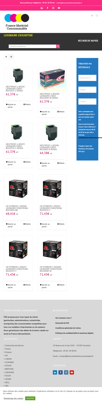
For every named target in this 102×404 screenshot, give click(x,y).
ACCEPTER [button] (30, 398)
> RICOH (7, 375)
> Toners (7, 349)
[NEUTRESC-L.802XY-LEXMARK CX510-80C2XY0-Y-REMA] (18, 132)
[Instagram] (66, 372)
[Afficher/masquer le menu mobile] (97, 15)
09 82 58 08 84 (69, 351)
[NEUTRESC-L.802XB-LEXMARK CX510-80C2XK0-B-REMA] (52, 132)
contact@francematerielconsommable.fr (69, 3)
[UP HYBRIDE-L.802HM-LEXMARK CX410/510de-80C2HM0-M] (52, 249)
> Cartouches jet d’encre (14, 345)
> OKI (6, 385)
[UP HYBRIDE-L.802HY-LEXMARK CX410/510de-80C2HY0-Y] (18, 249)
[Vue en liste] (11, 56)
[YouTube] (72, 372)
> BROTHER (9, 369)
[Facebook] (60, 372)
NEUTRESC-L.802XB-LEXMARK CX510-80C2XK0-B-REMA (49, 147)
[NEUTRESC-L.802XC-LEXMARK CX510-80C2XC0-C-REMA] (18, 75)
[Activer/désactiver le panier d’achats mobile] (92, 15)
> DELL (7, 382)
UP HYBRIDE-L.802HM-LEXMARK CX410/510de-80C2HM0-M (51, 269)
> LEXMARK (9, 362)
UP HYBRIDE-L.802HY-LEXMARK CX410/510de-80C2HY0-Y (17, 269)
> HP (6, 355)
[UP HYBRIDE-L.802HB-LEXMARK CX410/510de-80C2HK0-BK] (18, 188)
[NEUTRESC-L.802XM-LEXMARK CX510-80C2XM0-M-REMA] (52, 79)
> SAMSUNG (9, 372)
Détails (28, 104)
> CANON (8, 359)
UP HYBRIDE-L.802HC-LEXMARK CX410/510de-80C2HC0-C (51, 208)
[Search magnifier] (58, 46)
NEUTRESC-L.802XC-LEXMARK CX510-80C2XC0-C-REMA (15, 88)
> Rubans (8, 352)
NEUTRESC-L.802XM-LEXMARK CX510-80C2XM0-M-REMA (50, 95)
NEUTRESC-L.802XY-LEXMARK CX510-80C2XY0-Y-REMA (16, 146)
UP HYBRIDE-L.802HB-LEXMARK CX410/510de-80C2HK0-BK (17, 208)
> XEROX (7, 379)
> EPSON (7, 365)
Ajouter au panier (12, 105)
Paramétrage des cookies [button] (13, 398)
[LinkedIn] (55, 372)
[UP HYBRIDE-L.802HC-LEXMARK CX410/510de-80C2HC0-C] (52, 188)
